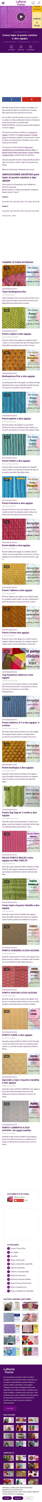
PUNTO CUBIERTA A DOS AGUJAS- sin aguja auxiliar (16, 1129)
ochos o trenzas (24, 135)
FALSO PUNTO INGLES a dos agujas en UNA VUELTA (17, 859)
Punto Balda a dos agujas (16, 545)
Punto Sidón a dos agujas (16, 461)
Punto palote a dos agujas (16, 418)
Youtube (10, 1408)
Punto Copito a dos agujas (16, 334)
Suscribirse (30, 49)
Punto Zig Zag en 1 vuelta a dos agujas (19, 814)
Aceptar (7, 1498)
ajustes (20, 1494)
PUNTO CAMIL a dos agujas (17, 1035)
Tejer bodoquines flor (14, 291)
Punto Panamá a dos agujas (17, 503)
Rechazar (18, 1498)
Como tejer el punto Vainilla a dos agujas (20, 906)
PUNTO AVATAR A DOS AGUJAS (19, 992)
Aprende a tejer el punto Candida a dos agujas (20, 1081)
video (14, 216)
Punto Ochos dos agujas (15, 632)
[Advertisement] (21, 76)
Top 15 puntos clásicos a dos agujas (17, 676)
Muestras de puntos (21, 32)
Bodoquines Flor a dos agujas (18, 376)
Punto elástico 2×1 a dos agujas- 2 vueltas (20, 724)
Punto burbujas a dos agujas (17, 767)
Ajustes (28, 1498)
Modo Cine (21, 49)
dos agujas (6, 216)
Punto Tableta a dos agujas (17, 590)
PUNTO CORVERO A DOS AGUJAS (20, 950)
